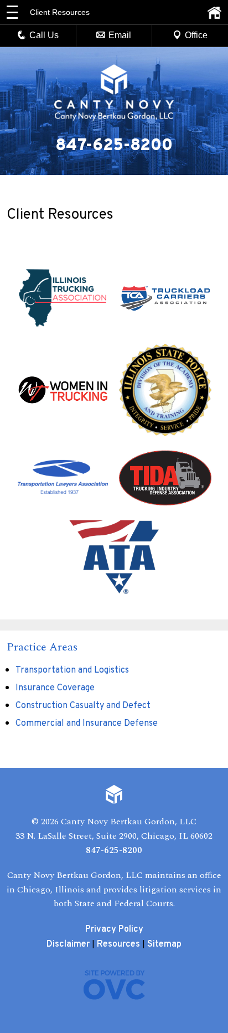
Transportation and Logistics (72, 670)
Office (196, 35)
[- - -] (12, 12)
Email (119, 35)
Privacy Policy (114, 929)
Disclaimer (68, 944)
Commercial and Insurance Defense (86, 723)
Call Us (44, 35)
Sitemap (164, 944)
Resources (118, 944)
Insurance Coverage (55, 688)
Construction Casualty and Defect (83, 705)
